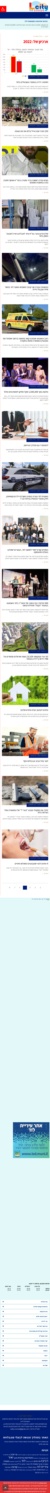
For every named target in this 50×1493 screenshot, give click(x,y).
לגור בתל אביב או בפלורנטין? (35, 761)
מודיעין (37, 1486)
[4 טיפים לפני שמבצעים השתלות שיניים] (25, 844)
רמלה (34, 1470)
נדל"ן (6, 1491)
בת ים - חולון (39, 1489)
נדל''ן (19, 1464)
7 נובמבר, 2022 (42, 804)
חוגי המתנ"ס (43, 1336)
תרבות (37, 1472)
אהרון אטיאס (45, 1455)
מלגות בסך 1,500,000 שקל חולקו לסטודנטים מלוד (26, 391)
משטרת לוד (34, 1464)
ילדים (31, 1461)
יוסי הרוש (37, 1461)
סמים (8, 1464)
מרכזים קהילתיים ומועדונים (38, 1331)
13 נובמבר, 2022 (41, 228)
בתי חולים (44, 1301)
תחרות (6, 1470)
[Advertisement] (25, 1011)
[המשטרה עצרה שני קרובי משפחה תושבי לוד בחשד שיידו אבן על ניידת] (25, 267)
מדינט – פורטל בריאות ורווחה (26, 1486)
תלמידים (42, 1473)
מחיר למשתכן (13, 1461)
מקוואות (44, 1360)
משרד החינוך (25, 1464)
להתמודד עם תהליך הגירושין (36, 445)
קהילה (19, 1467)
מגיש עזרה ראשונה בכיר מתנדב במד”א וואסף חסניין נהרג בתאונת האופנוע (26, 181)
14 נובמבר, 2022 (41, 76)
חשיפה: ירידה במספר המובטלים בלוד (32, 82)
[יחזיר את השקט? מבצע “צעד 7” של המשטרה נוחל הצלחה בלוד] (25, 790)
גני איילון (7, 1455)
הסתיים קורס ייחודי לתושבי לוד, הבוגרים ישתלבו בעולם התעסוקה (28, 551)
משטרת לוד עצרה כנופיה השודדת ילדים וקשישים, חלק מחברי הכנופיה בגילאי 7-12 (27, 497)
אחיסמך (34, 1455)
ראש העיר (8, 1467)
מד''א (19, 1461)
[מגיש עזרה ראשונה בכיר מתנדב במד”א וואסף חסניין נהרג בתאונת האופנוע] (25, 160)
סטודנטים (14, 1464)
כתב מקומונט (32, 804)
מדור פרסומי (32, 440)
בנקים (45, 1350)
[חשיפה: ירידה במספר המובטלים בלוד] (25, 62)
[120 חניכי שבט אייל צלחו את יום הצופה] (25, 111)
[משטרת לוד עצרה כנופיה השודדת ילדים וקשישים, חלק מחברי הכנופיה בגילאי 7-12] (25, 476)
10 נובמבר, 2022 (41, 440)
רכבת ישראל (41, 1469)
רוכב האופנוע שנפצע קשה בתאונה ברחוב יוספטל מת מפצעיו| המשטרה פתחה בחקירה (25, 339)
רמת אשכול (22, 1470)
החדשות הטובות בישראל (10, 1486)
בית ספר (29, 1455)
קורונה (14, 1466)
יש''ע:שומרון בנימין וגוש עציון (23, 1489)
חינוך (15, 1458)
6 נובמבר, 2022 (42, 858)
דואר (45, 1355)
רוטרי (47, 1470)
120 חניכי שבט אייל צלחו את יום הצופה (31, 131)
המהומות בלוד (42, 1458)
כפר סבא (10, 1491)
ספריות (45, 1365)
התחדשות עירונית (25, 1457)
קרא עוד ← (45, 92)
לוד (23, 1461)
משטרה (6, 1461)
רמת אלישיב (29, 1470)
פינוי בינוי (24, 1467)
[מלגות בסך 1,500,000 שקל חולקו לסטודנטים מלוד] (25, 372)
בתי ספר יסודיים (42, 1326)
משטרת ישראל (43, 1464)
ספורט (5, 1464)
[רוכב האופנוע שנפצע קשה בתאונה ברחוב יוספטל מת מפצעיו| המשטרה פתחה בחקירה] (25, 318)
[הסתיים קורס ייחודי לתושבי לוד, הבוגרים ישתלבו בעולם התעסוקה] (25, 530)
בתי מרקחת (43, 1311)
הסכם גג (36, 1458)
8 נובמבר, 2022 (42, 755)
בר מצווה (24, 1455)
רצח (9, 1470)
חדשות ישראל (18, 1491)
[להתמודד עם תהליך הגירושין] (25, 425)
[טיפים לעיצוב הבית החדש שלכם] (25, 690)
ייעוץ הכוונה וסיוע (41, 1316)
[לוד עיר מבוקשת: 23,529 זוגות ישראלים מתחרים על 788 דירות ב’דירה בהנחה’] (25, 637)
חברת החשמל (43, 1346)
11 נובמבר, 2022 (41, 386)
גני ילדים (44, 1321)
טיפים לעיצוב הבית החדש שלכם (34, 710)
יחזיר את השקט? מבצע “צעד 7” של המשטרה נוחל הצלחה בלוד (26, 811)
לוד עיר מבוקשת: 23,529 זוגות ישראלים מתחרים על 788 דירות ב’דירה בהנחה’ (25, 657)
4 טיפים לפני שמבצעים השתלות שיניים (31, 863)
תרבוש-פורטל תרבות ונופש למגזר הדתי (27, 1483)
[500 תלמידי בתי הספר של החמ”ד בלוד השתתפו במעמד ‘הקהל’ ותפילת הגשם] (25, 583)
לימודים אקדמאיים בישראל (30, 1491)
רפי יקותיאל (15, 1470)
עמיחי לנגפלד (31, 1467)
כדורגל (28, 1461)
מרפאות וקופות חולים (40, 1306)
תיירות (46, 1473)
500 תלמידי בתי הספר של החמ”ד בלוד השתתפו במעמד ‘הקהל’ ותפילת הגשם (27, 604)
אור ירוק (39, 1455)
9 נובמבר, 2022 (42, 704)
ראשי (46, 36)
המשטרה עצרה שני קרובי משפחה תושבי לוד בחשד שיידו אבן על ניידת (26, 288)
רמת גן (45, 1489)
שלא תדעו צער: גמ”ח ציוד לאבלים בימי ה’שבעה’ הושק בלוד (27, 234)
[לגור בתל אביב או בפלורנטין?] (25, 741)
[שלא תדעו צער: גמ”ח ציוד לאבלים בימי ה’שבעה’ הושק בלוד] (25, 214)
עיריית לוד (42, 1467)
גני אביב (13, 1454)
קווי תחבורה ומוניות (41, 1341)
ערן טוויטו (32, 76)
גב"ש (33, 1489)
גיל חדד (20, 1455)
